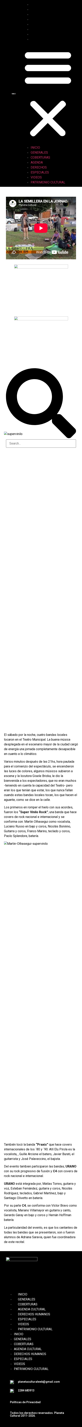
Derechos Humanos (34, 1314)
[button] (48, 93)
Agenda (41, 19)
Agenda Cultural (32, 1309)
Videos (40, 34)
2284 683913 (26, 1390)
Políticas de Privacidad (25, 1402)
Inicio (39, 4)
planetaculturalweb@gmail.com (39, 1381)
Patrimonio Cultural (52, 39)
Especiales (44, 29)
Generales (43, 9)
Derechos (43, 24)
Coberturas (44, 14)
